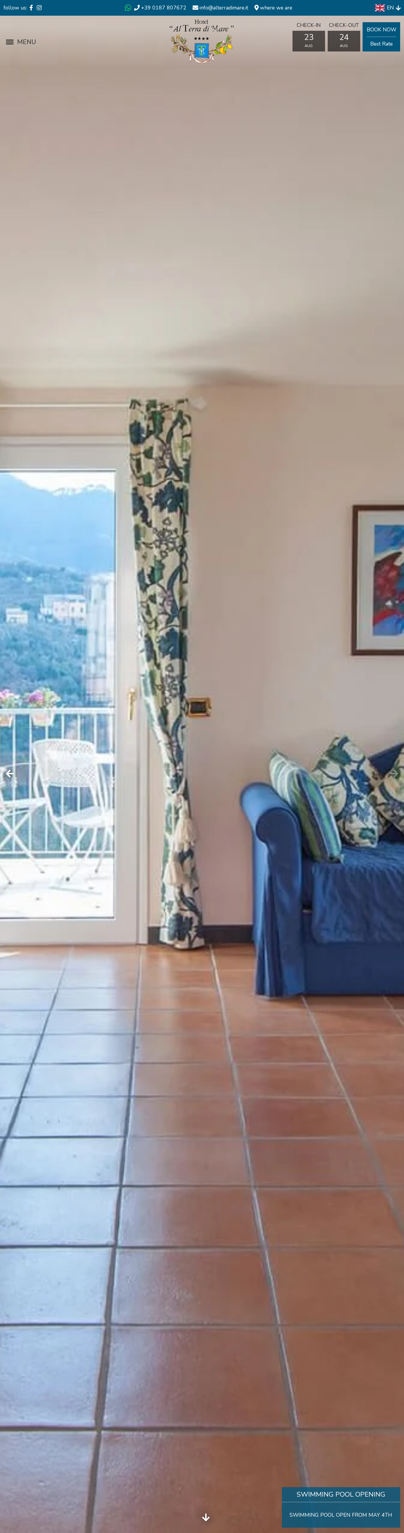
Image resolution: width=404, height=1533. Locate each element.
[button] (394, 773)
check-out (344, 25)
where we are (275, 7)
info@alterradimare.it (223, 7)
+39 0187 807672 (163, 7)
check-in (309, 25)
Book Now (381, 36)
